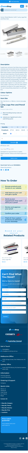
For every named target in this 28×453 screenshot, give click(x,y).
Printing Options (5, 375)
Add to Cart (14, 158)
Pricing (3, 123)
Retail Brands (9, 17)
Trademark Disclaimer (9, 446)
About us (3, 389)
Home (2, 17)
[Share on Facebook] (1, 170)
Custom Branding (6, 377)
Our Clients (4, 394)
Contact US (4, 399)
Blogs (2, 395)
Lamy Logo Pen (6, 259)
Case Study (4, 392)
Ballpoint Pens (7, 257)
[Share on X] (3, 170)
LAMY (15, 17)
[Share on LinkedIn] (6, 170)
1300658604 (5, 349)
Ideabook (3, 390)
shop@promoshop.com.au (10, 351)
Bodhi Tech (18, 445)
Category (3, 383)
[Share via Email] (8, 170)
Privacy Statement (19, 446)
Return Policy (14, 447)
